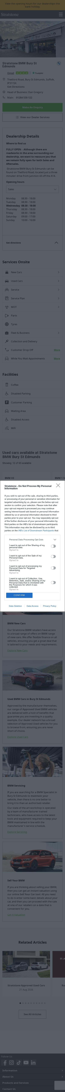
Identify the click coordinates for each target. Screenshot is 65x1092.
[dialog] (32, 546)
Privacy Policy (49, 606)
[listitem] (32, 539)
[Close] (59, 486)
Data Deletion (15, 606)
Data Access (32, 606)
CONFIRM (19, 595)
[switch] (53, 546)
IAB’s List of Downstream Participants (36, 530)
